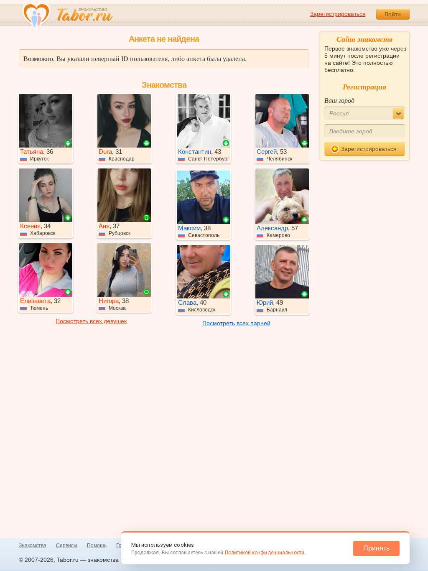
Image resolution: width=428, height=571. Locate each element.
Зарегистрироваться (338, 13)
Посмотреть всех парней (236, 323)
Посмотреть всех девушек (91, 321)
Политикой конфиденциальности (264, 553)
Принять (376, 548)
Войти (393, 14)
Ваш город (339, 100)
